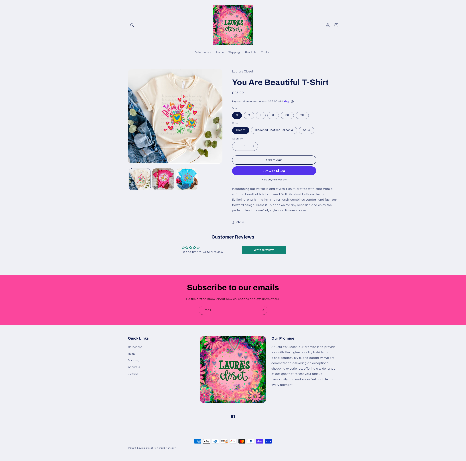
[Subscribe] (263, 310)
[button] (132, 25)
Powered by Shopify (165, 448)
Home (132, 353)
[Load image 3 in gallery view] (187, 179)
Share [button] (240, 222)
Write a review (264, 250)
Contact (133, 373)
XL (273, 115)
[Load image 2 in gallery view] (163, 179)
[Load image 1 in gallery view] (140, 179)
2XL (287, 115)
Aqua (306, 130)
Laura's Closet (145, 448)
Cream (240, 130)
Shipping (133, 360)
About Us (134, 367)
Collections (135, 347)
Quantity (237, 138)
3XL (302, 115)
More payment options (274, 180)
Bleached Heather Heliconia (274, 130)
